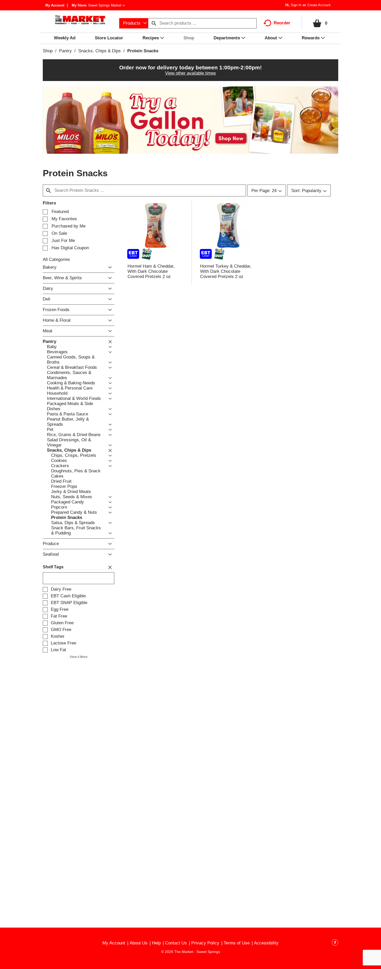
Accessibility (266, 943)
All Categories (56, 259)
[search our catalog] (154, 23)
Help (156, 943)
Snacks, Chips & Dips (99, 50)
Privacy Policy (205, 943)
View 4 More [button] (79, 657)
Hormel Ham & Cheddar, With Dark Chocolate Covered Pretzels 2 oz (151, 271)
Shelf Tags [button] (53, 567)
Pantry (65, 50)
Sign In (296, 5)
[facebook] (335, 943)
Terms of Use (237, 943)
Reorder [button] (282, 22)
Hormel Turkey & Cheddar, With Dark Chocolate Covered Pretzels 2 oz (225, 271)
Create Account (318, 5)
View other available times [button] (190, 73)
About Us (138, 943)
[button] (106, 5)
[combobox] (133, 23)
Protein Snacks (142, 50)
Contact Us (176, 943)
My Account (54, 5)
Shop (48, 50)
